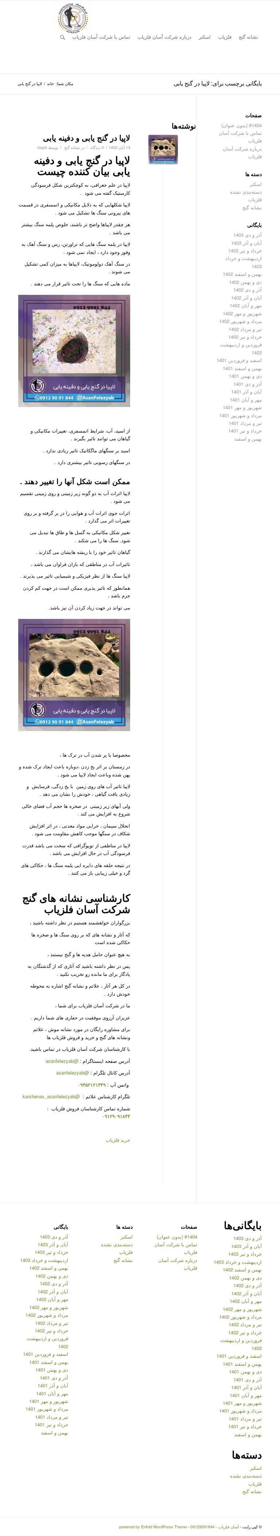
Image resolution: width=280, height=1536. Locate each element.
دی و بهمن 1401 (245, 375)
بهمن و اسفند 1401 (242, 368)
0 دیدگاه (96, 147)
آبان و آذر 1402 (246, 297)
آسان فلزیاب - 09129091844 (214, 1526)
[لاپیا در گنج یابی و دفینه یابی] (163, 149)
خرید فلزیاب (118, 1139)
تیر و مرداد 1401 (245, 422)
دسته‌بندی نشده (246, 191)
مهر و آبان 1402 (246, 305)
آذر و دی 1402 (247, 289)
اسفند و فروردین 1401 (239, 360)
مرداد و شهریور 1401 (240, 415)
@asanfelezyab (62, 1060)
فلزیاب (255, 199)
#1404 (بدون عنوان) (241, 125)
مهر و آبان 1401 (246, 399)
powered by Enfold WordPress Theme (153, 1526)
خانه (50, 83)
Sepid (42, 147)
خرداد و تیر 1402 (245, 336)
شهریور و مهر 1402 (242, 313)
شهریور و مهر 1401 (242, 407)
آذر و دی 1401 (247, 383)
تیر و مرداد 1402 (245, 329)
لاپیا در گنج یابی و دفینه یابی (86, 137)
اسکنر (256, 183)
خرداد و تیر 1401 (245, 430)
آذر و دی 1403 (247, 234)
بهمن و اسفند (248, 438)
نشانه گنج (72, 147)
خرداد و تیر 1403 (245, 250)
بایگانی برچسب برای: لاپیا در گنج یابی (218, 83)
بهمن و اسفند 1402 (242, 273)
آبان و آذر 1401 (246, 391)
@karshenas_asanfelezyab (52, 1096)
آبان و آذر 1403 (246, 242)
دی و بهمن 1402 (245, 281)
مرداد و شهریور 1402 (240, 321)
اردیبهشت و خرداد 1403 (238, 1261)
